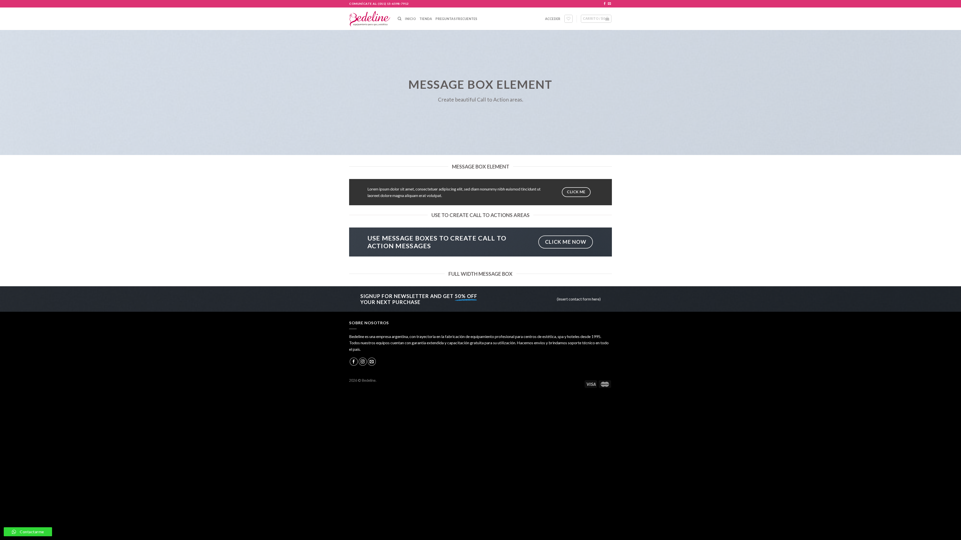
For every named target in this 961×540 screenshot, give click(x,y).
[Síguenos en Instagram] (363, 362)
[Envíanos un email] (609, 4)
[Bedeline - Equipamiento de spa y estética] (369, 18)
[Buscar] (399, 19)
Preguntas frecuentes (456, 19)
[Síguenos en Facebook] (604, 4)
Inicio (410, 19)
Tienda (425, 19)
